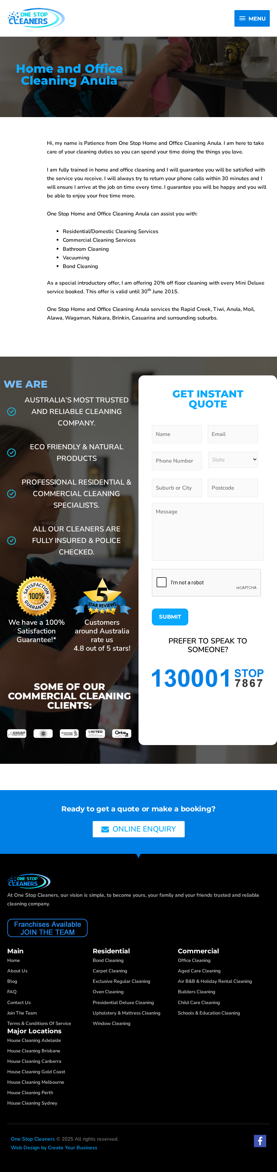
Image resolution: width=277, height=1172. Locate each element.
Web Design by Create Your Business (54, 1147)
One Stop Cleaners (33, 1139)
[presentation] (206, 583)
